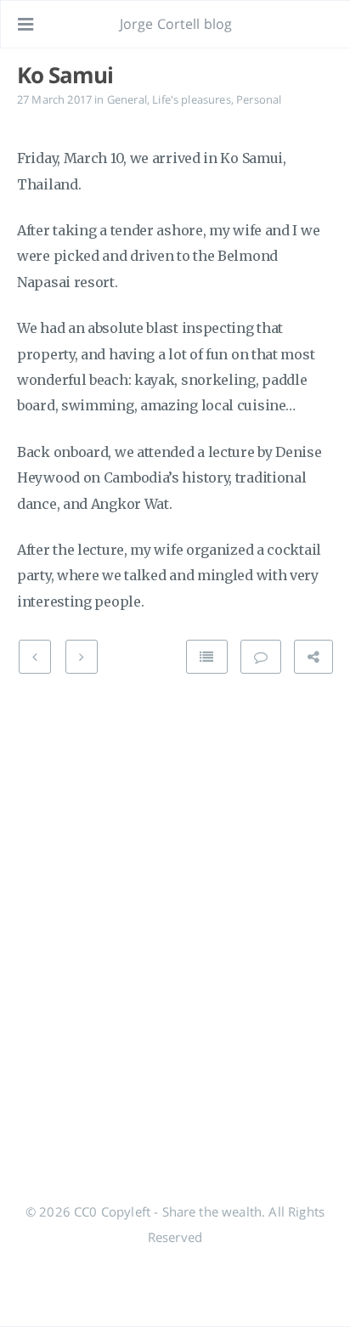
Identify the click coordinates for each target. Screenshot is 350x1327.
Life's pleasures (191, 99)
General (127, 99)
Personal (258, 99)
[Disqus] (175, 901)
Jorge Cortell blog (176, 23)
